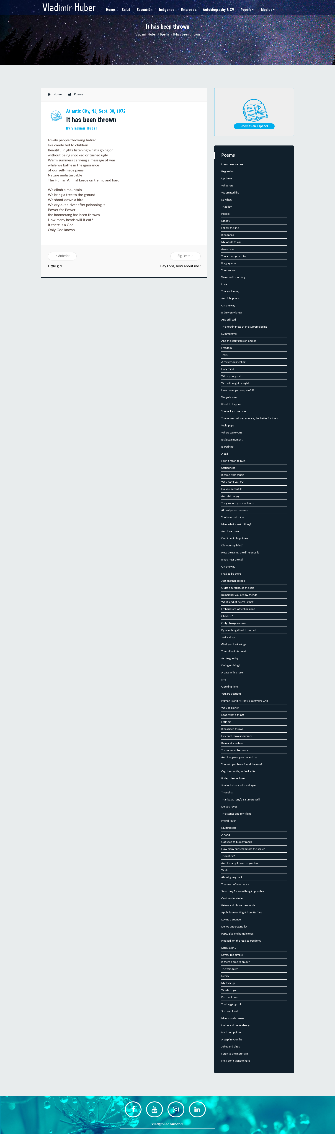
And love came (230, 531)
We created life (230, 192)
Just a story (228, 637)
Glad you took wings (233, 644)
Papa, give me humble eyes (237, 933)
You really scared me (233, 411)
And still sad (228, 319)
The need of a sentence (235, 884)
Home (110, 10)
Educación (144, 10)
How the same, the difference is (240, 552)
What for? (227, 185)
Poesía (246, 10)
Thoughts (227, 792)
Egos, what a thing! (232, 715)
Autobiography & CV (218, 10)
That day (226, 206)
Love (224, 284)
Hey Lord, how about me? (180, 266)
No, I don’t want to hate (235, 1060)
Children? (227, 616)
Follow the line (230, 228)
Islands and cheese (232, 1018)
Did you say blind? (232, 545)
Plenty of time (229, 997)
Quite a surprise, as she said (237, 587)
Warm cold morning (233, 277)
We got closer (229, 397)
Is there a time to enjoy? (235, 962)
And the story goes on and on (239, 340)
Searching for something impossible (242, 891)
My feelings (228, 983)
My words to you (231, 242)
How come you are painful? (237, 390)
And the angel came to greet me (240, 863)
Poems (78, 94)
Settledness (228, 467)
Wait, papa (227, 425)
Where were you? (231, 432)
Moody (225, 220)
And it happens (230, 298)
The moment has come (235, 750)
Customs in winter (232, 898)
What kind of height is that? (237, 602)
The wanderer (229, 969)
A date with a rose (232, 672)
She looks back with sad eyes (238, 785)
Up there (226, 178)
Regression (227, 171)
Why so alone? (230, 707)
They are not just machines (237, 503)
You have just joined (233, 517)
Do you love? (229, 806)
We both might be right (235, 383)
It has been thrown (232, 729)
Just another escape (233, 580)
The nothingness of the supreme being (244, 326)
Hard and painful (231, 1032)
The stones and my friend (236, 813)
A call (224, 453)
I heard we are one (232, 164)
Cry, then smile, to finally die (238, 771)
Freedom (226, 348)
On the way (228, 305)
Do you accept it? (231, 489)
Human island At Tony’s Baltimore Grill (244, 700)
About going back (231, 877)
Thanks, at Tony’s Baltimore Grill (240, 799)
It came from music (232, 475)
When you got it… (232, 376)
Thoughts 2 (228, 856)
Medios (266, 10)
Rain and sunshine (232, 743)
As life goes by (229, 658)
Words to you (229, 990)
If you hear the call (232, 559)
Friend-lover (228, 820)
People (225, 213)
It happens (227, 235)
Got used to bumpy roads (236, 842)
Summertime (229, 333)
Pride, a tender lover (233, 778)
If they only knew (231, 312)
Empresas (188, 10)
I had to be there (231, 573)
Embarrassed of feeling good (238, 609)
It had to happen (231, 404)
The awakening (230, 291)
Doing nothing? (230, 665)
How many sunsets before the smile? (243, 849)
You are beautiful (231, 693)
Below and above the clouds (238, 905)
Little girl (55, 266)
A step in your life (231, 1039)
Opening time (229, 686)
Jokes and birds (230, 1046)
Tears (224, 355)
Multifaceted (229, 827)
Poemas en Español (254, 126)
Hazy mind (227, 369)
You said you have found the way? (241, 764)
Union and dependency (235, 1025)
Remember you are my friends (239, 595)
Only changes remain (234, 623)
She (223, 679)
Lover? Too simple (232, 954)
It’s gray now (228, 263)
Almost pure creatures (234, 510)
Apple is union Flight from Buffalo (241, 912)
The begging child (231, 1004)
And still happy (230, 496)
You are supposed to (233, 256)
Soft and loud (229, 1011)
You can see (228, 270)
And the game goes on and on (239, 757)
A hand (225, 834)
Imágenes (166, 10)
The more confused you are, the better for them (249, 418)
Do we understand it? (234, 926)
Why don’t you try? (232, 482)
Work (224, 870)
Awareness (227, 249)
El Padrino (227, 446)
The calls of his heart (233, 651)
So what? (226, 199)
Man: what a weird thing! (236, 524)
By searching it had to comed (238, 630)
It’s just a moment (231, 439)
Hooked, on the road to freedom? (241, 940)
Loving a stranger (231, 919)
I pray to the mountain (234, 1053)
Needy (225, 976)
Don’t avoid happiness (234, 538)
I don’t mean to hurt (233, 460)
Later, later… (228, 947)
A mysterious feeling (233, 362)
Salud (126, 10)
